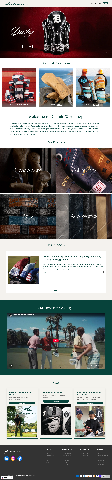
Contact (48, 457)
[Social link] (6, 458)
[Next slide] (103, 271)
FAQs (47, 462)
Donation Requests (103, 455)
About (47, 460)
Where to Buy (49, 453)
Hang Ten (92, 104)
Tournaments (101, 457)
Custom (100, 453)
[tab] (55, 290)
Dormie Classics (67, 464)
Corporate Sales (50, 455)
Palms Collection (19, 104)
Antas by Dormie (67, 453)
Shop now (28, 46)
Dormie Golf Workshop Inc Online (21, 475)
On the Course (84, 453)
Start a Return (101, 464)
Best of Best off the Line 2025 (52, 392)
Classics (56, 104)
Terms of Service (102, 462)
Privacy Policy (101, 460)
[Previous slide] (8, 271)
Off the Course (84, 455)
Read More (22, 403)
